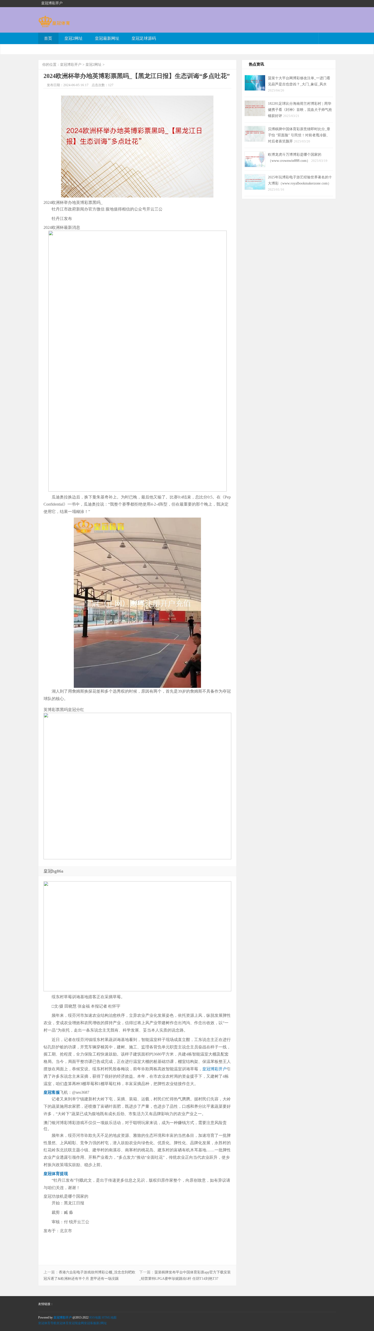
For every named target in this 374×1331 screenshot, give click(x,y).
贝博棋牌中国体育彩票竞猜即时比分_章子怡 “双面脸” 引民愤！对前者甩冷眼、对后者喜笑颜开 (299, 135)
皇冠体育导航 (47, 1323)
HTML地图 (109, 1317)
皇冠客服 (90, 1323)
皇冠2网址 (73, 38)
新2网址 (101, 1323)
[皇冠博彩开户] (54, 25)
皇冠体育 (62, 1323)
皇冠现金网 (76, 1323)
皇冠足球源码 (144, 38)
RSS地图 (95, 1317)
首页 (48, 38)
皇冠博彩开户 (70, 65)
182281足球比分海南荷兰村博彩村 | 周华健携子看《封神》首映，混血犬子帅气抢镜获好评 (300, 109)
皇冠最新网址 (107, 38)
